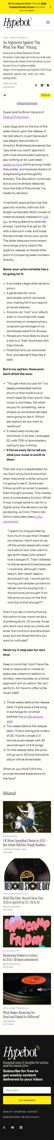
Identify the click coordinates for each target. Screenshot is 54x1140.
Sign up (7, 1111)
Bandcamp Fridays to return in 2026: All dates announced (20, 957)
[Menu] (48, 22)
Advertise (19, 1111)
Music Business (10, 836)
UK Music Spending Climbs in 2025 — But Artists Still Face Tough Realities (26, 842)
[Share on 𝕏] (36, 85)
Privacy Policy (30, 1117)
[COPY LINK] (5, 95)
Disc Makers (9, 1021)
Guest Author (10, 83)
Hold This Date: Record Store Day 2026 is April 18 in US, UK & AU (23, 900)
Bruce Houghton (11, 907)
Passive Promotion (15, 117)
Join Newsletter (27, 1100)
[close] (50, 7)
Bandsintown (11, 1117)
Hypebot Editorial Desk (14, 849)
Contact (32, 1111)
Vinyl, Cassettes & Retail (15, 38)
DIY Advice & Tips (11, 951)
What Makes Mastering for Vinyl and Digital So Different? (21, 1014)
